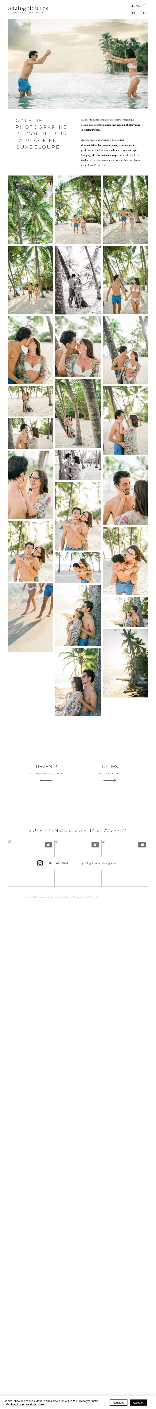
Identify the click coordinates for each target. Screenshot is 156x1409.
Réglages (118, 1402)
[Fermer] (151, 1402)
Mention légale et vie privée (27, 1404)
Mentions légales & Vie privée (86, 896)
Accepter (138, 1402)
